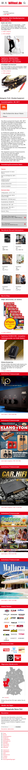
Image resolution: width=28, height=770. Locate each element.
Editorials (5, 747)
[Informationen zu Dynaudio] (14, 614)
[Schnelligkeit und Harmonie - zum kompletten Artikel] (14, 85)
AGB (4, 753)
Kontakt (5, 758)
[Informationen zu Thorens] (21, 634)
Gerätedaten (6, 739)
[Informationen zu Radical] (6, 634)
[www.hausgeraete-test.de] (14, 652)
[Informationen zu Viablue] (6, 639)
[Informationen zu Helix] (14, 623)
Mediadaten (6, 751)
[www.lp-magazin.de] (10, 660)
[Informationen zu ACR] (6, 611)
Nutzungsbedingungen (9, 759)
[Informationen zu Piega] (21, 630)
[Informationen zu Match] (12, 626)
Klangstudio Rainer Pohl (14, 709)
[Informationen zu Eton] (13, 618)
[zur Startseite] (15, 3)
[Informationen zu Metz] (20, 626)
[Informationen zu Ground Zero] (6, 622)
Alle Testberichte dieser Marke (13, 113)
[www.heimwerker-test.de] (21, 652)
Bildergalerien (7, 741)
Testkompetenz (7, 736)
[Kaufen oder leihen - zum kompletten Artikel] (14, 45)
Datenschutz (6, 754)
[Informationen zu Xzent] (13, 638)
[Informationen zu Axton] (20, 610)
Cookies (5, 756)
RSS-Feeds (6, 744)
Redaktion (5, 738)
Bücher (5, 735)
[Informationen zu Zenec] (21, 638)
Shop (4, 733)
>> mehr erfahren (6, 332)
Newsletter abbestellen (7, 729)
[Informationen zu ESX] (6, 619)
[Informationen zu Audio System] (13, 611)
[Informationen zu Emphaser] (21, 615)
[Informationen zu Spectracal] (14, 634)
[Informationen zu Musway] (6, 630)
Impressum (6, 750)
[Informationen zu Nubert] (14, 631)
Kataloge (5, 742)
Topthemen (6, 745)
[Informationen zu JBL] (6, 626)
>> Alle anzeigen (5, 33)
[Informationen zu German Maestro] (20, 618)
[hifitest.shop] (18, 660)
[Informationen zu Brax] (6, 615)
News (5, 116)
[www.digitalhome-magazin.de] (6, 652)
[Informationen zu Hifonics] (21, 622)
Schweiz (6, 697)
